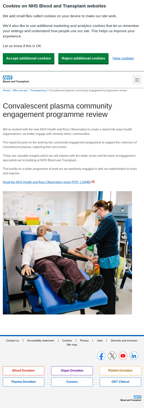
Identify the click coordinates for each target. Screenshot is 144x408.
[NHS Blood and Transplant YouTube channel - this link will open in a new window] (123, 355)
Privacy (84, 340)
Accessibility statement (40, 340)
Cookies (67, 340)
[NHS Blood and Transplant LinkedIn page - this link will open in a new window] (133, 355)
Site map (72, 344)
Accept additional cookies (28, 58)
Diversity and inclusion (124, 340)
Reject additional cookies (83, 58)
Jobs (100, 340)
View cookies (123, 58)
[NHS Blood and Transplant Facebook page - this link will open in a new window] (101, 355)
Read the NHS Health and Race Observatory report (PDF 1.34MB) (47, 182)
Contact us (12, 340)
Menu (137, 80)
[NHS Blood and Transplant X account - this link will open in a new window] (112, 355)
